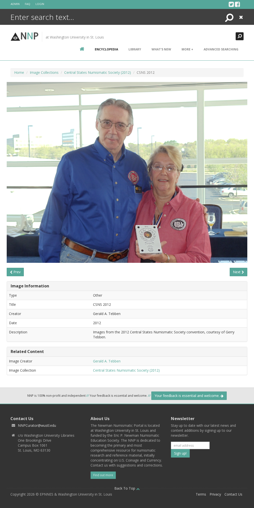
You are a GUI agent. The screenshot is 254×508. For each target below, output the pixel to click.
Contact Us (233, 494)
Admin (15, 4)
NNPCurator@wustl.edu (37, 425)
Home (19, 72)
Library (134, 49)
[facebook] (237, 4)
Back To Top (125, 488)
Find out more (103, 475)
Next (237, 272)
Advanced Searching (221, 49)
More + (187, 49)
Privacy (215, 494)
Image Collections (44, 72)
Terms (201, 494)
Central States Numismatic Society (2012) (97, 72)
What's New (161, 49)
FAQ (27, 4)
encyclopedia (106, 49)
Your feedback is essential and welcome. (188, 395)
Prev (16, 272)
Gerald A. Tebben (107, 361)
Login (39, 4)
